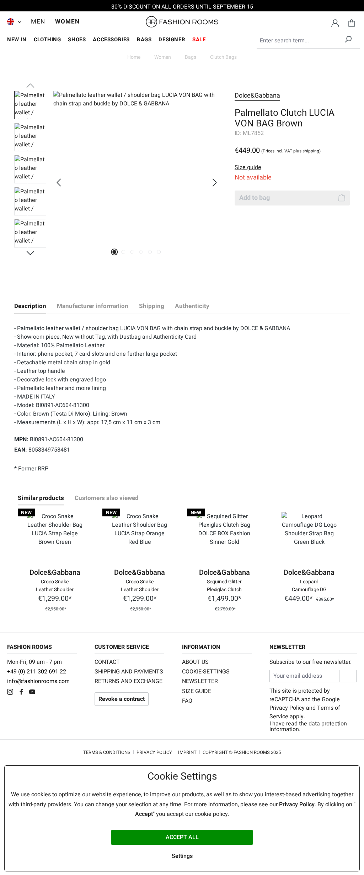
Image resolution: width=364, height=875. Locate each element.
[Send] (348, 676)
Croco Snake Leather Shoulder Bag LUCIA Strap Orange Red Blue (140, 585)
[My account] (335, 22)
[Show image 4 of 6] (141, 252)
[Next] (214, 182)
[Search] (348, 38)
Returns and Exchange (128, 681)
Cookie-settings (206, 671)
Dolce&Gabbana (257, 95)
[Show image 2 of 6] (123, 252)
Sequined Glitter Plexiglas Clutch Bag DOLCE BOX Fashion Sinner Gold (224, 585)
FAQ (187, 701)
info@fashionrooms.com (38, 681)
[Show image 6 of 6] (159, 252)
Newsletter (200, 681)
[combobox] (308, 41)
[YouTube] (34, 692)
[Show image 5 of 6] (150, 252)
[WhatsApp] (44, 692)
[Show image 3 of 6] (132, 252)
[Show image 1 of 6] (115, 252)
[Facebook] (23, 692)
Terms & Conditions (106, 752)
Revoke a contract (121, 699)
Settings (182, 856)
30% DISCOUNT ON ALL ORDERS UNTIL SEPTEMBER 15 (182, 6)
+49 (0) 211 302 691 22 (36, 671)
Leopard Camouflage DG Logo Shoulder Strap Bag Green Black (309, 585)
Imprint (187, 752)
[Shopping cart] (351, 22)
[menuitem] (12, 21)
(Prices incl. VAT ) (291, 151)
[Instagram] (12, 692)
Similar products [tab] (41, 498)
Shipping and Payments (129, 671)
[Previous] (58, 182)
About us (195, 662)
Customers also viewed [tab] (107, 498)
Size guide (196, 691)
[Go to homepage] (182, 22)
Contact (107, 662)
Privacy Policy (287, 708)
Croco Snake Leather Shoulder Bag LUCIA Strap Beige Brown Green (55, 585)
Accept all (182, 837)
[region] (117, 182)
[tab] (30, 306)
